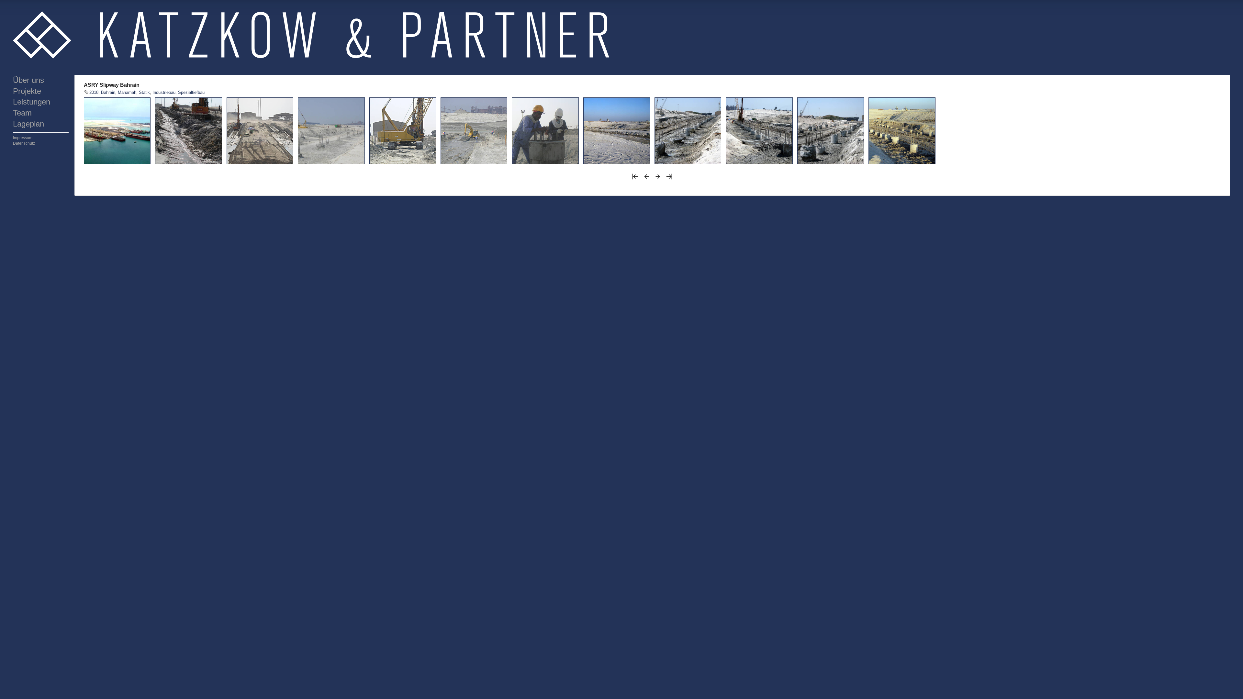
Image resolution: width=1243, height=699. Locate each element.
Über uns (28, 80)
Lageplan (28, 123)
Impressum (22, 138)
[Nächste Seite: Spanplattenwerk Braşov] (658, 178)
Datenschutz (24, 143)
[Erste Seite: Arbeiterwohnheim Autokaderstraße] (635, 178)
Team (22, 112)
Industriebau (163, 92)
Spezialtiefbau (191, 92)
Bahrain (108, 92)
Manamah (127, 92)
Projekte (27, 91)
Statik (144, 92)
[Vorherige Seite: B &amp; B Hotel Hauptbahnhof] (646, 178)
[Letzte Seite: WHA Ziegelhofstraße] (669, 178)
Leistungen (31, 101)
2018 (93, 92)
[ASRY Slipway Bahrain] (117, 131)
